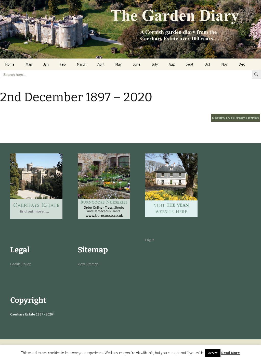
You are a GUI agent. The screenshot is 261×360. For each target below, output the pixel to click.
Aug (172, 64)
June (136, 64)
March (81, 64)
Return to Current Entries (235, 117)
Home (10, 64)
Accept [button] (212, 353)
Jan (46, 64)
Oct (207, 64)
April (100, 64)
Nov (224, 64)
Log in (149, 239)
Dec (242, 64)
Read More (230, 352)
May (118, 64)
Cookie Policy (20, 264)
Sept (189, 64)
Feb (63, 64)
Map (28, 64)
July (154, 64)
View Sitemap (88, 264)
